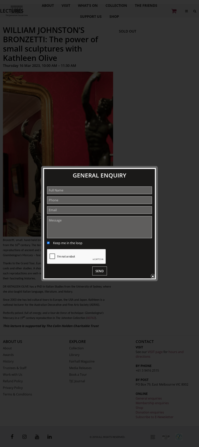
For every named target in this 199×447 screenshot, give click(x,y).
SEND (99, 271)
